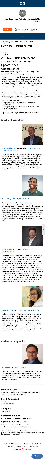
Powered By (17, 449)
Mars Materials (24, 199)
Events (8, 41)
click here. (30, 74)
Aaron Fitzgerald (8, 199)
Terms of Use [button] (21, 446)
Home (2, 41)
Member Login (22, 30)
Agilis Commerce (20, 367)
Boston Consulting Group (30, 310)
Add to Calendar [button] (5, 51)
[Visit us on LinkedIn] (21, 3)
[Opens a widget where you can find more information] (37, 456)
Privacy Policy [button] (33, 446)
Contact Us (38, 30)
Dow (13, 251)
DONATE (7, 30)
